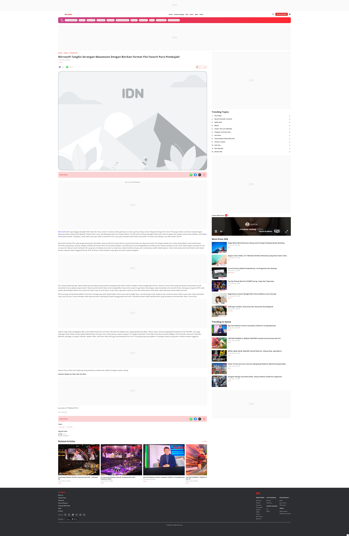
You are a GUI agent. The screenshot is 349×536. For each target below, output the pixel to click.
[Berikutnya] (207, 455)
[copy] (204, 174)
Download (60, 519)
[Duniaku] (68, 14)
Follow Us (60, 515)
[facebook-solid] (195, 174)
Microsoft (61, 232)
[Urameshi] (60, 435)
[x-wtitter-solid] (199, 174)
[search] (273, 14)
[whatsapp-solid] (190, 174)
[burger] (290, 14)
